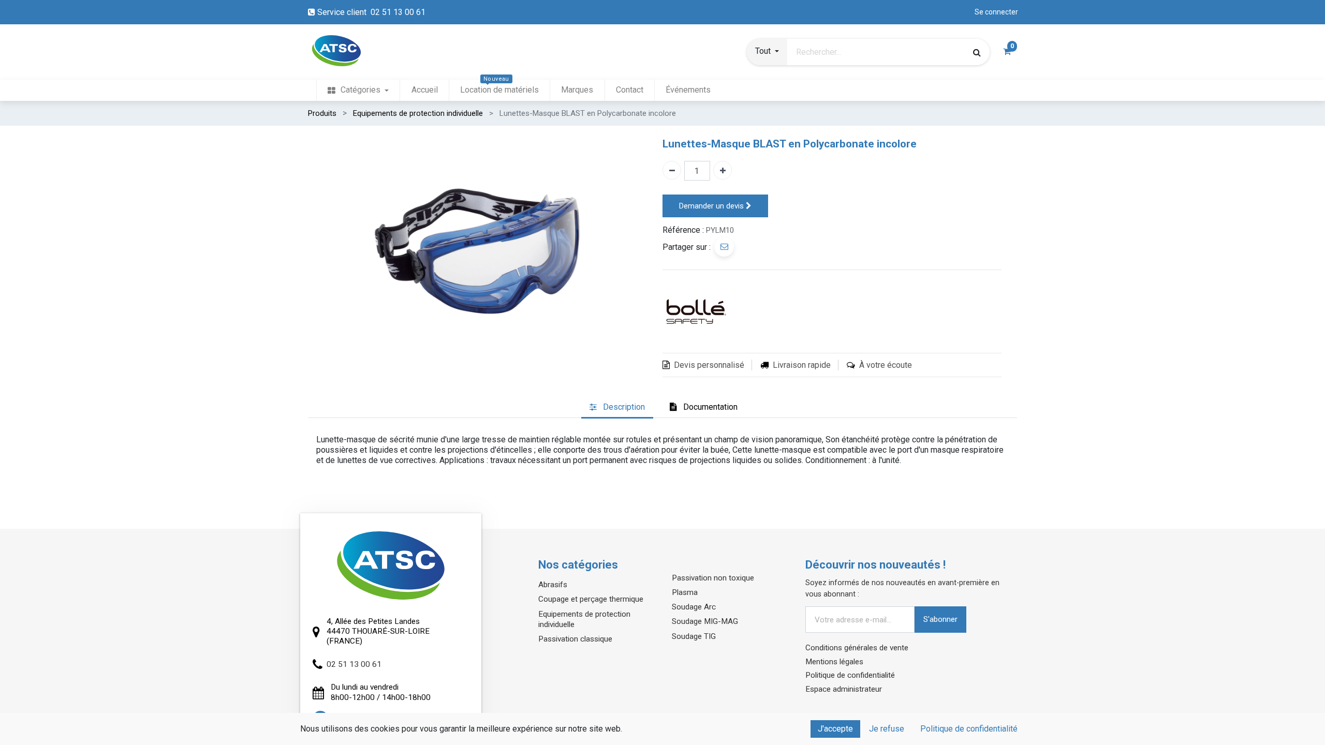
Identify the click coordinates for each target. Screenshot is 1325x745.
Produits (322, 113)
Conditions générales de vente (856, 647)
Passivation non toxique (713, 578)
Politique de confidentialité (850, 675)
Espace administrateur (843, 689)
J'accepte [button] (835, 729)
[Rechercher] (977, 52)
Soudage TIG (694, 636)
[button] (767, 52)
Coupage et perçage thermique (590, 599)
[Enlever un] (671, 170)
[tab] (617, 407)
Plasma (685, 592)
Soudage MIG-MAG (705, 621)
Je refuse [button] (886, 729)
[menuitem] (358, 90)
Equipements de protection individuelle (418, 113)
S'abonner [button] (940, 619)
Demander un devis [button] (712, 206)
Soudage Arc (694, 607)
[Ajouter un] (722, 170)
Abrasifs (552, 584)
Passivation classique (575, 639)
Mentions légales (834, 661)
